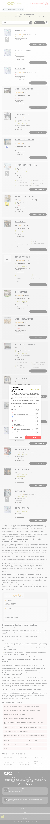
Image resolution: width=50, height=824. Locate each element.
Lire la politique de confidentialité (16, 406)
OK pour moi (33, 437)
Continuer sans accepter (17, 437)
